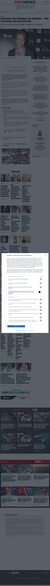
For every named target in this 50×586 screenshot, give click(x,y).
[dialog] (25, 293)
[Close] (46, 255)
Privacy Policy (32, 330)
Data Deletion (18, 330)
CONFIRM (16, 326)
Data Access (25, 330)
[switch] (40, 279)
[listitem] (25, 276)
